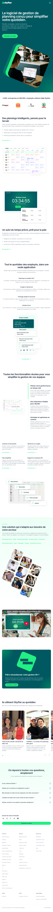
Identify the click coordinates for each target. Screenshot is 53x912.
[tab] (39, 391)
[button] (49, 2)
